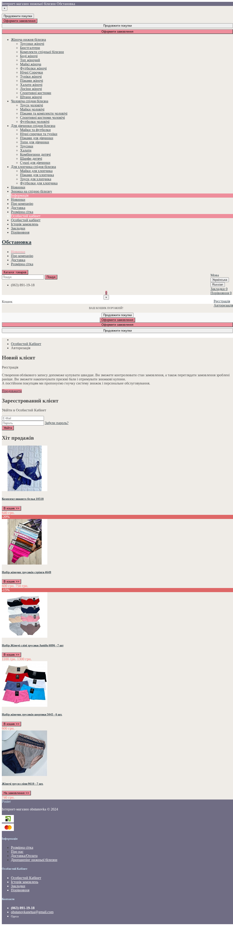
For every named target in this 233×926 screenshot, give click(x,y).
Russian (217, 284)
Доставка (18, 260)
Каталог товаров (15, 272)
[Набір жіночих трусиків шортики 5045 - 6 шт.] (24, 705)
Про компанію (22, 256)
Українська (219, 279)
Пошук (51, 277)
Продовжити (12, 391)
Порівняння (20, 890)
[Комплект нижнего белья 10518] (24, 490)
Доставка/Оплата (24, 856)
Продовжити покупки (18, 16)
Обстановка (16, 242)
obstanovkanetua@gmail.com (32, 912)
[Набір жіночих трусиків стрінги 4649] (24, 563)
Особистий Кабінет (26, 344)
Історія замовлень (24, 224)
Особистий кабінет (26, 220)
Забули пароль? (56, 423)
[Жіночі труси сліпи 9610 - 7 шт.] (24, 775)
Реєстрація (222, 301)
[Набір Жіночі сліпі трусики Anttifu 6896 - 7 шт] (24, 636)
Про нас (17, 852)
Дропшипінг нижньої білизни (34, 860)
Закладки (18, 886)
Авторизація (223, 305)
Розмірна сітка (22, 264)
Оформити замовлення (19, 21)
